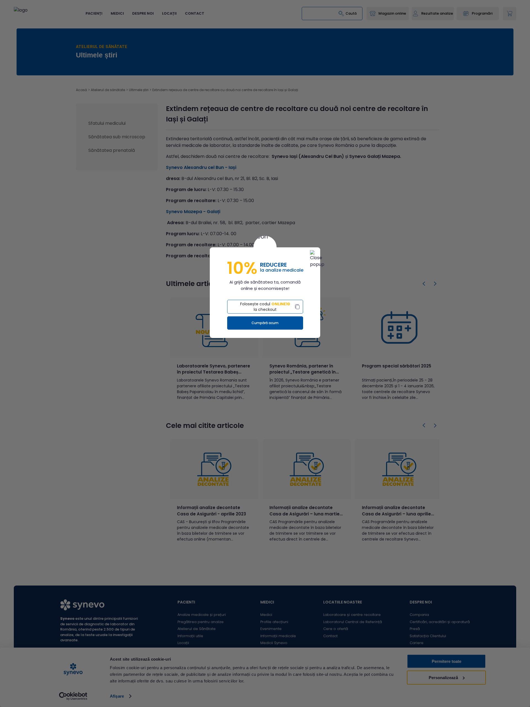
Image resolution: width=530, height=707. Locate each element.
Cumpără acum (265, 323)
